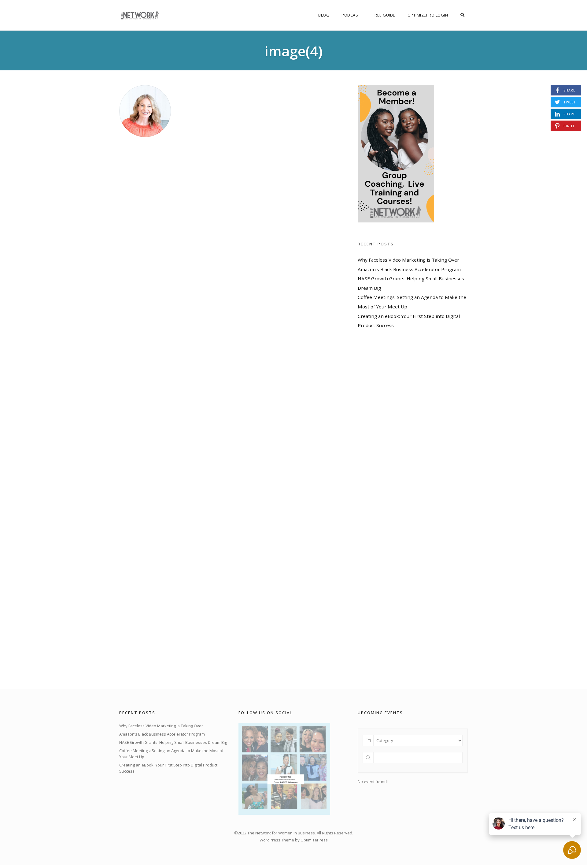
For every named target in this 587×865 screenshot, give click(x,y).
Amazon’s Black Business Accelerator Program (409, 269)
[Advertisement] (403, 509)
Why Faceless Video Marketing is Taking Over (408, 260)
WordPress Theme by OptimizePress (294, 840)
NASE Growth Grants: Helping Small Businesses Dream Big (173, 742)
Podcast (350, 15)
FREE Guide (384, 15)
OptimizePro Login (428, 15)
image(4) (294, 51)
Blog (323, 15)
